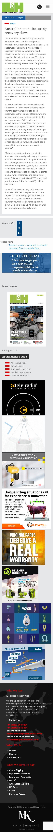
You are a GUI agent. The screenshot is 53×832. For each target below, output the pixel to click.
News (13, 23)
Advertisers (15, 757)
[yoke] (26, 643)
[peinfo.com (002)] (23, 450)
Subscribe (17, 825)
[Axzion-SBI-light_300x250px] (23, 679)
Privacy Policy (31, 825)
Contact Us (14, 719)
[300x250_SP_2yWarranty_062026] (23, 564)
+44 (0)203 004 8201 (17, 724)
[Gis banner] (23, 487)
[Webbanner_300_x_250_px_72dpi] (23, 414)
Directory (14, 753)
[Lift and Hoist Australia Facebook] (19, 223)
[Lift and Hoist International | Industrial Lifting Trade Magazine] (12, 7)
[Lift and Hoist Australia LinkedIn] (19, 233)
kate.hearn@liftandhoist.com (23, 739)
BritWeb (31, 829)
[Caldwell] (26, 528)
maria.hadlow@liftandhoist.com (24, 733)
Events (12, 750)
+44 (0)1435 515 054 (17, 727)
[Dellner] (20, 601)
